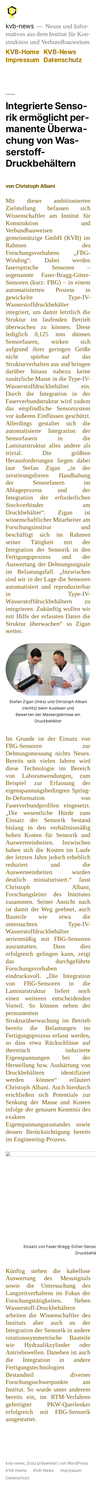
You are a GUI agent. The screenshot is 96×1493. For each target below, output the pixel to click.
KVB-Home (22, 52)
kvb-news (20, 26)
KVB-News (60, 52)
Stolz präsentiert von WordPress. (58, 1463)
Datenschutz (63, 60)
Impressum (22, 60)
